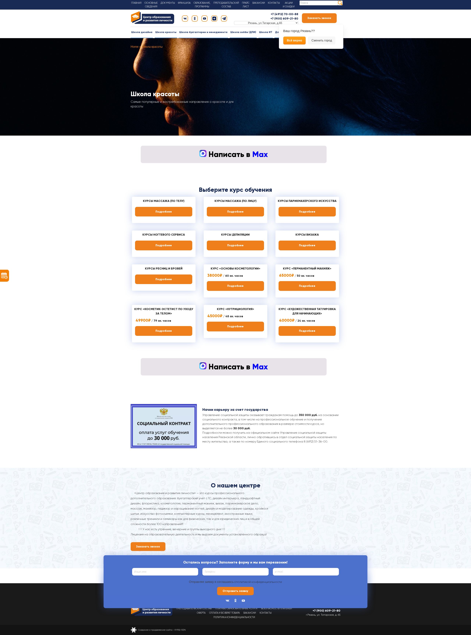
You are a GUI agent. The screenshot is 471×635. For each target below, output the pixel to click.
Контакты (274, 2)
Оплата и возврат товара (224, 612)
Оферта (201, 612)
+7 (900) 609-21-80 (284, 18)
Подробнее (163, 211)
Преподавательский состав (194, 608)
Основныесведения (151, 4)
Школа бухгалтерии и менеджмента (203, 32)
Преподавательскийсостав (226, 4)
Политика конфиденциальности (234, 617)
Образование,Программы (202, 4)
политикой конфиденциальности (259, 582)
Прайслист (245, 4)
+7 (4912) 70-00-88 (284, 14)
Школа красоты (165, 32)
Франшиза (184, 2)
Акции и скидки (289, 4)
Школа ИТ (265, 32)
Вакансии (258, 2)
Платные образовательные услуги (236, 608)
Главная (136, 2)
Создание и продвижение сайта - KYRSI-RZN (162, 630)
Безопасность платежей (276, 608)
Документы (168, 2)
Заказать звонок (319, 18)
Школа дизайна (141, 32)
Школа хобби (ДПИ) (243, 32)
